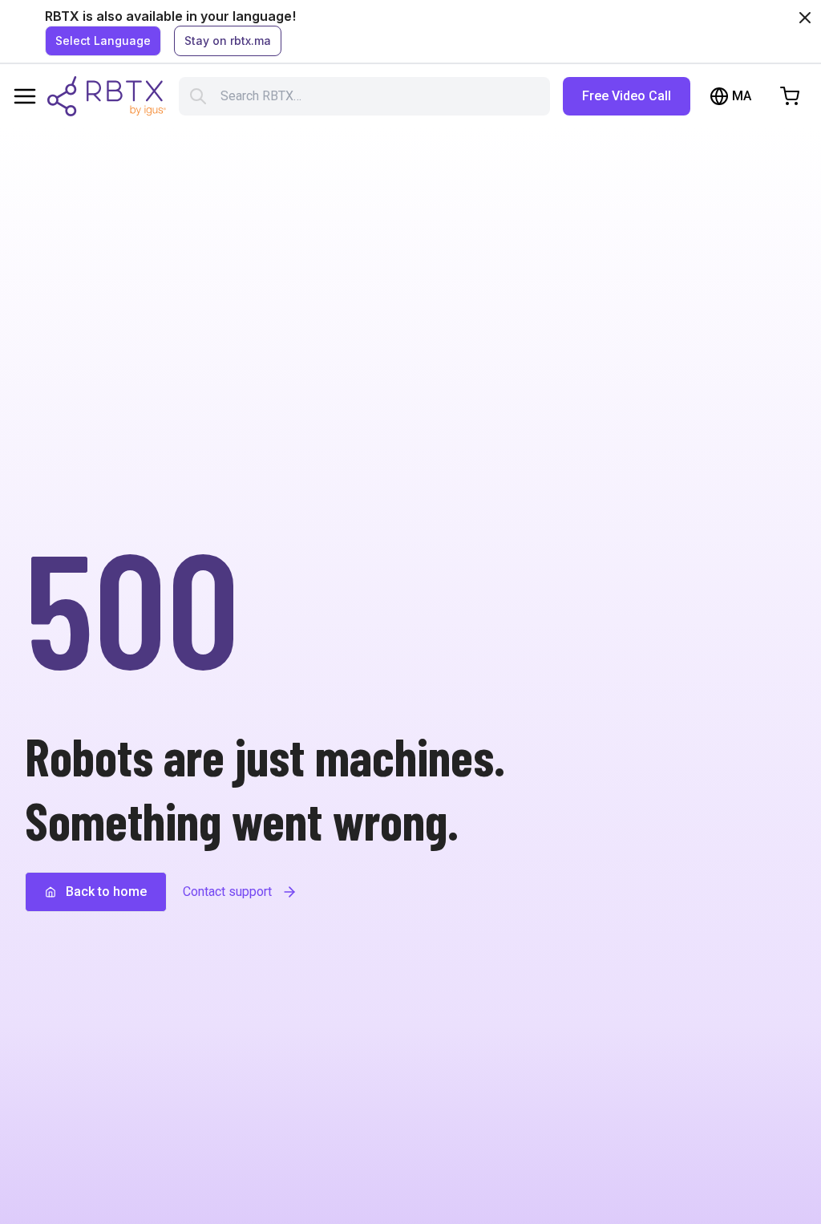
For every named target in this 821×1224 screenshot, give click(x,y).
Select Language (103, 40)
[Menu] (25, 96)
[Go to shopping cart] (789, 96)
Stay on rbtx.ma (227, 40)
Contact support (227, 891)
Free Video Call (626, 95)
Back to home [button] (106, 891)
